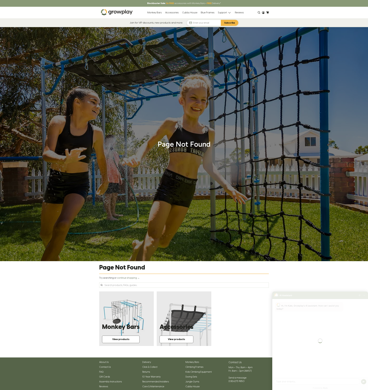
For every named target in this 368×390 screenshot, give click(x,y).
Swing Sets (191, 376)
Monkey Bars (154, 12)
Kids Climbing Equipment (198, 371)
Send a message (238, 377)
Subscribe (229, 23)
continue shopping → (128, 278)
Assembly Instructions (110, 381)
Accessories (172, 12)
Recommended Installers (155, 381)
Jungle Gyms (192, 381)
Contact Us (105, 367)
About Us (104, 362)
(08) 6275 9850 (237, 381)
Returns (146, 371)
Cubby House (189, 12)
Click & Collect (149, 367)
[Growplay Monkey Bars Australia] (117, 12)
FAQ (101, 371)
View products (120, 339)
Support (222, 12)
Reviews (239, 12)
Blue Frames (207, 12)
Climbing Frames (194, 367)
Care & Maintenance (153, 386)
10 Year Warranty (151, 376)
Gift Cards (104, 376)
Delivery (146, 362)
